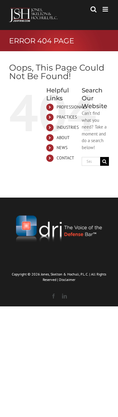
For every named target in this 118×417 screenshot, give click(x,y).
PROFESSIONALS (72, 107)
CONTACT (65, 158)
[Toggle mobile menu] (106, 9)
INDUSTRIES (68, 127)
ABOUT (63, 137)
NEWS (62, 147)
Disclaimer (67, 279)
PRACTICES (67, 117)
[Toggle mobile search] (93, 9)
